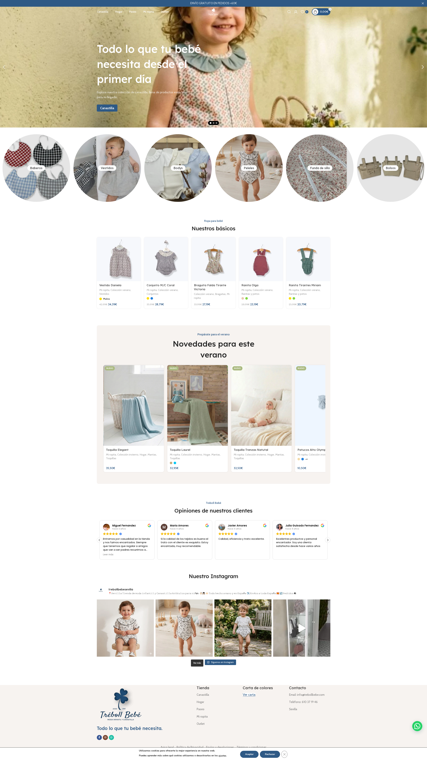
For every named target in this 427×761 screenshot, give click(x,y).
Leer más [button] (108, 554)
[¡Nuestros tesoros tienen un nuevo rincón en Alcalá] (301, 628)
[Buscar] (289, 11)
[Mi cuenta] (295, 11)
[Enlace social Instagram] (105, 737)
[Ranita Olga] (261, 259)
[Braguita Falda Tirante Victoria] (213, 259)
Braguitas (220, 294)
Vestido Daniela (110, 285)
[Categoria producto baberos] (36, 168)
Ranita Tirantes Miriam (305, 285)
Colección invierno (127, 454)
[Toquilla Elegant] (134, 405)
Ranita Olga (249, 285)
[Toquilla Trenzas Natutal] (261, 405)
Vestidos (104, 293)
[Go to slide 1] (210, 123)
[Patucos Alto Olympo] (325, 405)
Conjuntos (152, 293)
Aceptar (249, 754)
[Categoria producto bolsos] (390, 168)
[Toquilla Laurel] (197, 405)
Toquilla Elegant (117, 449)
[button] (4, 67)
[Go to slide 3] (216, 123)
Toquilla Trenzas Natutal (251, 449)
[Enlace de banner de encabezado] (213, 3)
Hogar (143, 454)
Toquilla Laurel (180, 449)
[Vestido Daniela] (119, 259)
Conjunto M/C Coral (160, 285)
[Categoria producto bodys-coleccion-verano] (178, 168)
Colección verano (121, 290)
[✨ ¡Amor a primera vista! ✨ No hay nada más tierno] (125, 628)
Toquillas (111, 458)
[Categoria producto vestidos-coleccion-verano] (107, 168)
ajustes (222, 755)
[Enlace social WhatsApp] (111, 737)
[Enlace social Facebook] (99, 737)
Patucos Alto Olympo (312, 449)
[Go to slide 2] (213, 123)
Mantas (152, 454)
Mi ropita (104, 290)
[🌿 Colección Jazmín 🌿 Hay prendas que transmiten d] (243, 628)
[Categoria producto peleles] (249, 168)
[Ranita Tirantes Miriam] (308, 259)
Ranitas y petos (250, 293)
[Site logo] (213, 11)
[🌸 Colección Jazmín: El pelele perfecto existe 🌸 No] (184, 628)
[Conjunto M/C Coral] (166, 259)
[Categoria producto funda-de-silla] (320, 168)
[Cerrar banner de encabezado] (423, 3)
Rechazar (270, 754)
